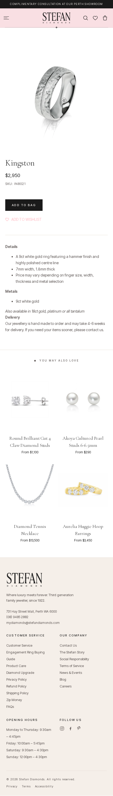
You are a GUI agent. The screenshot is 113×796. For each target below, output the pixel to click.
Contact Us (68, 645)
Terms (26, 786)
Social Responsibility (74, 659)
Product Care (16, 666)
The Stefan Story (72, 652)
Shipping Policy (17, 693)
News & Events (71, 672)
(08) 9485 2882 (17, 617)
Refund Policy (16, 686)
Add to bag (24, 205)
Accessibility (44, 786)
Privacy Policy (16, 679)
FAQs (10, 706)
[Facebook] (70, 728)
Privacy (12, 786)
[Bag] (105, 18)
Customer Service (19, 645)
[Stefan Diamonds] (56, 18)
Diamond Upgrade (20, 672)
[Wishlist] (95, 18)
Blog (63, 679)
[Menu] (6, 17)
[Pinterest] (78, 728)
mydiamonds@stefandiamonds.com (33, 623)
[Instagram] (62, 728)
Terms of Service (72, 666)
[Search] (85, 18)
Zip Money (14, 700)
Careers (65, 686)
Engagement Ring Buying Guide (25, 655)
